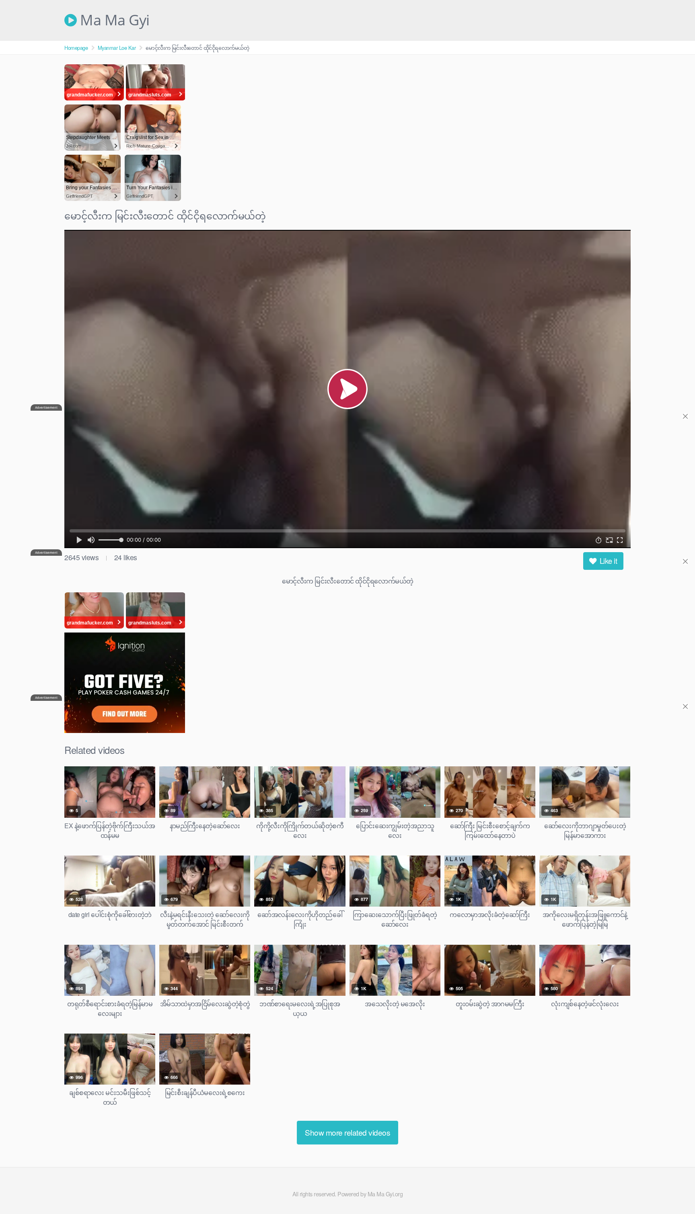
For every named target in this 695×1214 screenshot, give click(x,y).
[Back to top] (672, 1188)
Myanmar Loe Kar (117, 47)
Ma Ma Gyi (113, 20)
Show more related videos (347, 1132)
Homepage (76, 47)
